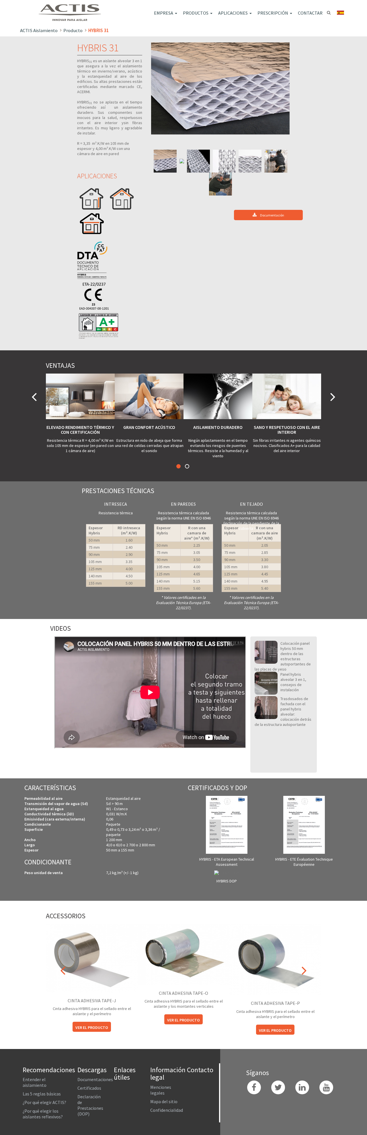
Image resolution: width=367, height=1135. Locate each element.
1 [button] (178, 466)
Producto (73, 30)
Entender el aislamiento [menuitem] (34, 1082)
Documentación (271, 215)
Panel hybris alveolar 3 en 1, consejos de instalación (293, 682)
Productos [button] (195, 13)
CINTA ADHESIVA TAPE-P (275, 1003)
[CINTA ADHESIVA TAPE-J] (92, 957)
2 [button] (187, 466)
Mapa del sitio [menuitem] (163, 1101)
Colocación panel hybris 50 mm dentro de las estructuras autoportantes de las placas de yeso (283, 656)
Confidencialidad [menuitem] (166, 1110)
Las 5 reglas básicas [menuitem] (42, 1094)
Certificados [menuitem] (89, 1088)
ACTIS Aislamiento (39, 30)
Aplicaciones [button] (233, 13)
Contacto (200, 1069)
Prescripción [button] (272, 13)
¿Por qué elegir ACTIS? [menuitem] (44, 1102)
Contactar (310, 13)
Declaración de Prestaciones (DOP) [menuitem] (90, 1105)
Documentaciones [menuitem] (95, 1079)
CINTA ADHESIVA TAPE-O (183, 993)
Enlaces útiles (125, 1073)
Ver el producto (91, 1027)
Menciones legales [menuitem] (160, 1090)
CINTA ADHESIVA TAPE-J (92, 1000)
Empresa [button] (163, 13)
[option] (220, 88)
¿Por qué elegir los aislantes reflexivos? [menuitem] (43, 1114)
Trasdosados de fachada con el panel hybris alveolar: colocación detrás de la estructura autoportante (283, 711)
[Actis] (74, 8)
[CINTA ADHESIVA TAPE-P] (275, 959)
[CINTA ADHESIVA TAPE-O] (183, 954)
